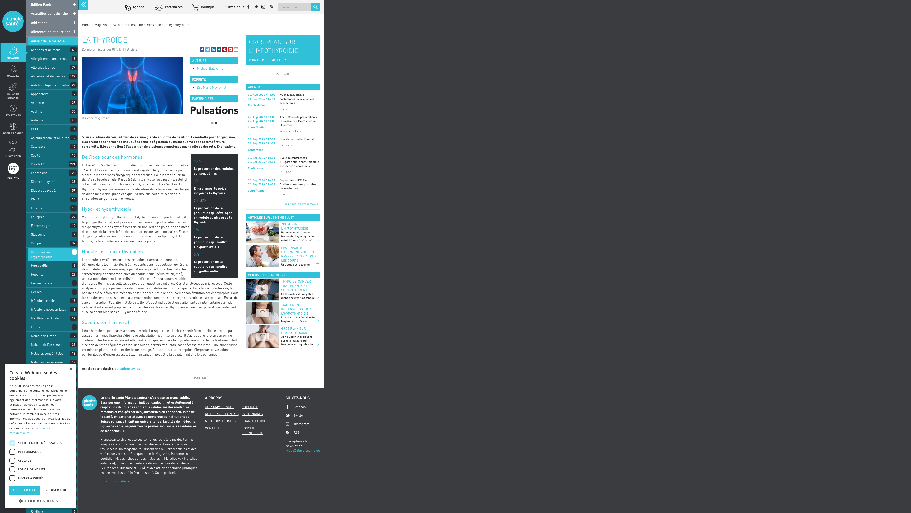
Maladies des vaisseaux (48, 362)
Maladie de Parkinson (46, 344)
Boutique (207, 7)
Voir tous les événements (301, 204)
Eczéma (36, 208)
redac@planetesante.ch (303, 450)
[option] (214, 110)
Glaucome (38, 234)
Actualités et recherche (49, 13)
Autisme (37, 120)
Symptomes (13, 115)
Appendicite (40, 94)
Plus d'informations (114, 481)
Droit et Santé (13, 133)
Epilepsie (37, 217)
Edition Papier (42, 4)
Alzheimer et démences (48, 76)
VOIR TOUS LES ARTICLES (268, 60)
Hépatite (37, 274)
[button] (202, 49)
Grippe (36, 243)
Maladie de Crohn (43, 336)
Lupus (35, 327)
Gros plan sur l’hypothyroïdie (41, 254)
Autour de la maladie (48, 41)
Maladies (13, 75)
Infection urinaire (43, 301)
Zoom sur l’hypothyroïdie (294, 226)
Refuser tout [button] (57, 490)
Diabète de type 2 (43, 190)
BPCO (35, 129)
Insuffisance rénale (45, 318)
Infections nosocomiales (48, 309)
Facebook (300, 407)
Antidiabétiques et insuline (50, 85)
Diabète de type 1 (43, 182)
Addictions (39, 22)
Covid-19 (37, 164)
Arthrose (37, 102)
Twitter (299, 415)
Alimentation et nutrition (51, 31)
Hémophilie (39, 265)
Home (86, 25)
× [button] (70, 369)
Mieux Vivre (13, 155)
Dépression (39, 173)
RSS (297, 432)
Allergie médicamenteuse (49, 59)
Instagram (301, 424)
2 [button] (216, 123)
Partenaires (173, 7)
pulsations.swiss (127, 368)
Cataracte (38, 146)
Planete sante (13, 21)
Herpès (36, 292)
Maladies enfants (13, 96)
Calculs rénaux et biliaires (50, 138)
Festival (13, 177)
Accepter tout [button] (25, 490)
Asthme (36, 111)
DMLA (35, 199)
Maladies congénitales (47, 353)
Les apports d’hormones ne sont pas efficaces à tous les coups (298, 254)
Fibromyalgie (40, 225)
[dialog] (40, 436)
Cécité (35, 155)
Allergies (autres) (43, 67)
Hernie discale (41, 283)
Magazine (13, 57)
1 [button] (212, 123)
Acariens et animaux (46, 50)
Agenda (138, 7)
